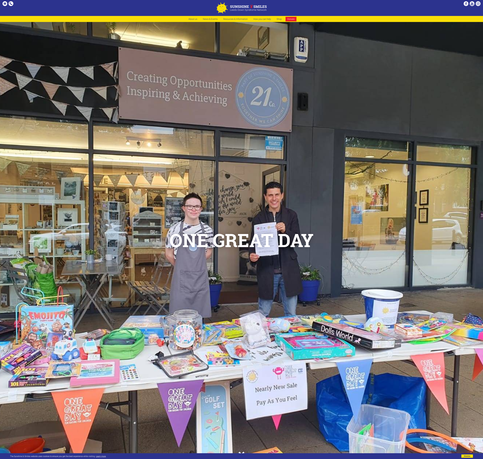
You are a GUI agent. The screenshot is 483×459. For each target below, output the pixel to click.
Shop (279, 18)
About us (192, 18)
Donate (291, 18)
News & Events (210, 18)
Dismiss (467, 456)
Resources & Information (235, 18)
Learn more (101, 456)
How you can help (262, 18)
